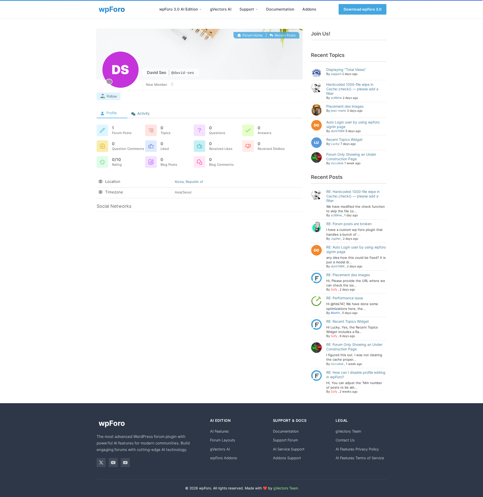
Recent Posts (285, 35)
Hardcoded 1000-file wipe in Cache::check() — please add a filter (352, 89)
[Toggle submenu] (200, 9)
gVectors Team (348, 431)
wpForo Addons (223, 458)
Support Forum (285, 440)
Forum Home (252, 35)
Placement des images (345, 106)
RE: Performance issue (344, 298)
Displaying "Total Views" (346, 69)
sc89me (336, 98)
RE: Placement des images (348, 275)
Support (246, 9)
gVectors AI (220, 9)
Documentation (280, 9)
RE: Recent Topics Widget (347, 321)
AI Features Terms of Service (360, 458)
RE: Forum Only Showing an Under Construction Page (354, 346)
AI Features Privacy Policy (357, 449)
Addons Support (287, 458)
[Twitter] (101, 462)
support (336, 74)
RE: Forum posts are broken (349, 224)
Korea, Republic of (189, 182)
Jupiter (336, 238)
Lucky (335, 144)
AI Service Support (288, 449)
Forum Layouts (222, 440)
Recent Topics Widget (344, 139)
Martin (335, 313)
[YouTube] (113, 462)
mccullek (337, 163)
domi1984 (338, 131)
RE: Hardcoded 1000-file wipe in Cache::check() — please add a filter (353, 196)
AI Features (219, 431)
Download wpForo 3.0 (362, 9)
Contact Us (345, 440)
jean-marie (338, 110)
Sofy (334, 289)
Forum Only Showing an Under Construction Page (351, 156)
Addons (309, 9)
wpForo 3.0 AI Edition (178, 9)
